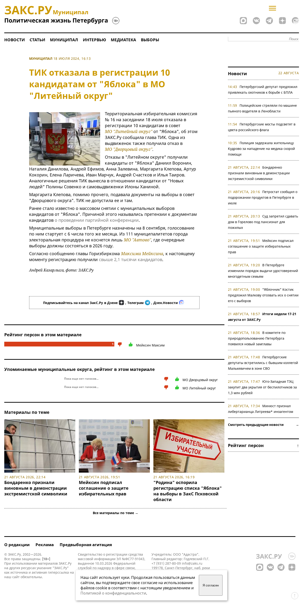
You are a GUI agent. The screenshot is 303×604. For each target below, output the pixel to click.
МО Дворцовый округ (200, 380)
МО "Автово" (137, 240)
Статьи (37, 39)
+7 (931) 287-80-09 (166, 563)
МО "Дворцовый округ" (128, 149)
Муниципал (64, 39)
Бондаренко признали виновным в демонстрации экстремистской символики (37, 488)
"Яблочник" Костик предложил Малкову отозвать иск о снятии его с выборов (263, 295)
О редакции (17, 544)
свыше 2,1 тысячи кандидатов (130, 259)
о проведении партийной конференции (97, 220)
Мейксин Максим (150, 345)
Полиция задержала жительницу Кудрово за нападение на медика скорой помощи (261, 149)
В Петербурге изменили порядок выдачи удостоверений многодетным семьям (263, 271)
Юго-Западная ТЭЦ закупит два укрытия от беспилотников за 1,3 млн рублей (262, 387)
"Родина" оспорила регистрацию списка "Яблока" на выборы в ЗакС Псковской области (187, 491)
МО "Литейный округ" (128, 131)
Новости (14, 39)
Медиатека (123, 39)
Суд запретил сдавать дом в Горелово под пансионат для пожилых (263, 222)
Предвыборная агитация (86, 544)
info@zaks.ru (192, 563)
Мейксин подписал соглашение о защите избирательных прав (104, 488)
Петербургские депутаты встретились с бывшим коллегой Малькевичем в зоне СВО (263, 363)
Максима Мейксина (142, 253)
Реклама (45, 544)
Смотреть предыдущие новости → (263, 424)
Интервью (94, 39)
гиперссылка (58, 572)
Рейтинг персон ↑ (263, 445)
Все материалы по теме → (115, 513)
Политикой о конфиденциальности (113, 593)
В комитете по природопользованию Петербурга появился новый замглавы (257, 338)
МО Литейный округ (199, 388)
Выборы (150, 39)
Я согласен (211, 585)
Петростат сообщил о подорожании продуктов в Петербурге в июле (263, 197)
